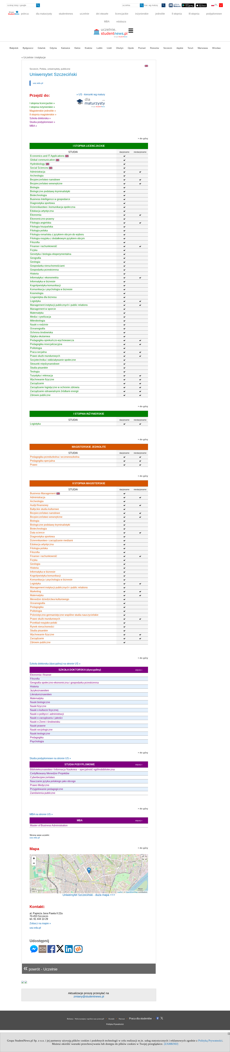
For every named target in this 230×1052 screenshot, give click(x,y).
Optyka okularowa (40, 336)
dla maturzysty (44, 13)
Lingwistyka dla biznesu (43, 297)
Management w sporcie (43, 309)
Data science (37, 532)
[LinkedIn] (69, 951)
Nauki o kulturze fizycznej (44, 710)
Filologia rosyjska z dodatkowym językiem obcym (57, 238)
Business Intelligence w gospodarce (50, 199)
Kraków (88, 48)
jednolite (160, 13)
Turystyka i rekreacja (41, 375)
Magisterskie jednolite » (43, 110)
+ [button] (34, 858)
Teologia (35, 371)
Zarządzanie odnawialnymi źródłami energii (54, 391)
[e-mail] (42, 951)
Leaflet (120, 892)
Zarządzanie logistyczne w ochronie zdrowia (54, 387)
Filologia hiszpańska (41, 226)
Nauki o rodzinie (39, 324)
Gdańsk (41, 48)
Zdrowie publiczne (40, 395)
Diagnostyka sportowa (42, 203)
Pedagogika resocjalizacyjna (46, 344)
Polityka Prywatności (115, 1024)
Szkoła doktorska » (40, 118)
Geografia (35, 258)
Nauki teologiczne (40, 733)
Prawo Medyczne (39, 785)
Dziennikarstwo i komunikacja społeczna (52, 207)
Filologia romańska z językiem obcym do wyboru (57, 234)
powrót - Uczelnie (40, 968)
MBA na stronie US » (41, 814)
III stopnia (194, 13)
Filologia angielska (40, 222)
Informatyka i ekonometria (44, 277)
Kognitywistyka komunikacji (45, 285)
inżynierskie (141, 13)
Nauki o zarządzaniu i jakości (46, 718)
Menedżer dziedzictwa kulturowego (49, 599)
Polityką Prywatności (210, 1040)
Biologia (34, 187)
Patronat (122, 1019)
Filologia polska (39, 230)
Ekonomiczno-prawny (42, 218)
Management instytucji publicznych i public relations (59, 305)
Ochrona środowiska (41, 332)
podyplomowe (214, 13)
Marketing (35, 591)
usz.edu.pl (38, 83)
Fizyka (33, 250)
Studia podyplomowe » (42, 122)
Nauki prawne (38, 725)
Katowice (65, 48)
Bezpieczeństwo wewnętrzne (46, 183)
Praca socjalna (38, 352)
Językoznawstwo (39, 690)
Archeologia (36, 175)
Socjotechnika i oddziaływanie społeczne (53, 360)
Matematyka (36, 312)
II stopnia (177, 13)
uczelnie (84, 13)
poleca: (24, 13)
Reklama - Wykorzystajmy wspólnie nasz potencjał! (85, 1019)
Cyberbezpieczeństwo (42, 777)
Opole (131, 48)
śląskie (179, 48)
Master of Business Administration (49, 825)
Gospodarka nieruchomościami (47, 265)
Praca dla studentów (140, 1018)
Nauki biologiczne (40, 702)
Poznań (142, 48)
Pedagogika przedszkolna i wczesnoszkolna (54, 457)
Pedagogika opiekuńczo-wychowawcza (52, 340)
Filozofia (35, 242)
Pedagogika (36, 607)
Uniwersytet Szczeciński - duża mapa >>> (89, 894)
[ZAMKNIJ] (171, 1043)
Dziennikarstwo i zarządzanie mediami (51, 540)
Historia (34, 273)
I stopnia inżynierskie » (42, 107)
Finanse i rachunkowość (43, 246)
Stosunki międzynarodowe (44, 363)
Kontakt (111, 1019)
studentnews (66, 13)
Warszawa (203, 48)
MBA (107, 21)
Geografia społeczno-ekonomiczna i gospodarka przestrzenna (64, 682)
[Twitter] (60, 951)
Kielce (77, 48)
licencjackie (121, 13)
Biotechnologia (38, 195)
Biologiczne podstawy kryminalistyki (50, 191)
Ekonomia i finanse (40, 674)
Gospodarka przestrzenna (44, 269)
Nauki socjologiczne (41, 729)
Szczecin (167, 48)
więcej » (138, 670)
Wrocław (216, 48)
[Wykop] (78, 951)
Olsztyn (119, 48)
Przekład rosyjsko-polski (43, 622)
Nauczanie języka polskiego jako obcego (53, 781)
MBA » (33, 125)
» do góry (143, 138)
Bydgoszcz (28, 48)
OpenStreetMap (132, 892)
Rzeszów (154, 48)
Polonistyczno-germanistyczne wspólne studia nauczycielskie (64, 615)
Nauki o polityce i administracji (47, 714)
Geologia (35, 262)
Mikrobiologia (37, 320)
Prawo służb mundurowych (45, 356)
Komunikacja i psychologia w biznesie (51, 289)
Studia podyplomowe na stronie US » (50, 758)
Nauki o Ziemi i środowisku (45, 721)
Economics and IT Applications (47, 156)
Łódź (109, 48)
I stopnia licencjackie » (42, 103)
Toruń (190, 48)
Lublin (99, 48)
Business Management (43, 493)
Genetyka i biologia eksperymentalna (50, 254)
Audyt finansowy (39, 505)
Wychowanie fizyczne (42, 379)
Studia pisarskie (39, 367)
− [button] (34, 863)
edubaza (121, 21)
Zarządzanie (37, 383)
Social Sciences (39, 167)
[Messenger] (34, 951)
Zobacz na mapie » (40, 923)
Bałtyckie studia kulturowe (44, 509)
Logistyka (35, 301)
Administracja (37, 171)
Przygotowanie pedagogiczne (46, 789)
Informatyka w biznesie (42, 281)
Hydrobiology (37, 164)
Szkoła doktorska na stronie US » (55, 663)
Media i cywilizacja (40, 316)
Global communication (42, 159)
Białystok (14, 48)
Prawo (33, 464)
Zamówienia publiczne (42, 793)
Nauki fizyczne (38, 706)
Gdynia (53, 48)
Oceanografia (37, 328)
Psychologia (37, 741)
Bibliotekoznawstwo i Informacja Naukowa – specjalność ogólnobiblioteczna (72, 769)
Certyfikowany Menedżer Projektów (49, 773)
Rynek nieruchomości (42, 626)
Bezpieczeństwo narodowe (45, 179)
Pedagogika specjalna (42, 460)
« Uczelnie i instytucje (33, 57)
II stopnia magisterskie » (43, 114)
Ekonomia (35, 215)
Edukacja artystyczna (42, 211)
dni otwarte (102, 13)
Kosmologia (36, 293)
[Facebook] (51, 951)
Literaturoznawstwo (41, 694)
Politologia (36, 348)
